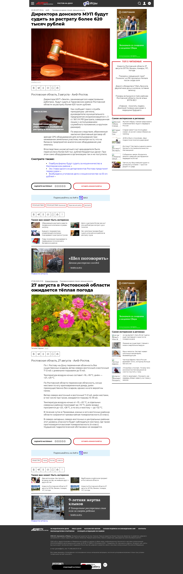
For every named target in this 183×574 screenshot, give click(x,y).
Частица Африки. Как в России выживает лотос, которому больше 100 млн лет (136, 362)
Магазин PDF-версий (92, 529)
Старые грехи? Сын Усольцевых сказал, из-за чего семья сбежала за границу (137, 132)
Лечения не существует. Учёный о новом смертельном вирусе (136, 344)
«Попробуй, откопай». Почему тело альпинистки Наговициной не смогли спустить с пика (136, 370)
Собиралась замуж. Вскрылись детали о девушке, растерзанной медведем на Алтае (135, 156)
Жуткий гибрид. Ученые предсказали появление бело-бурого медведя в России (137, 124)
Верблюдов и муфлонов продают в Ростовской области (94, 479)
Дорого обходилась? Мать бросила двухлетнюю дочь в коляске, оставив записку (132, 88)
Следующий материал (72, 567)
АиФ (46, 348)
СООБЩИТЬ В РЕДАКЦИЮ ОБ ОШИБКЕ (90, 531)
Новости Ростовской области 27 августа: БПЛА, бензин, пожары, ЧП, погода (132, 68)
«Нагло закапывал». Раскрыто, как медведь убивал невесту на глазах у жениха (137, 378)
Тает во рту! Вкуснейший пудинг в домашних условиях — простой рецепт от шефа (136, 165)
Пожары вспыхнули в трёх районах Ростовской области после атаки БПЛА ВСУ (132, 98)
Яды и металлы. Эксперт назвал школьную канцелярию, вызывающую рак (135, 353)
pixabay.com (36, 82)
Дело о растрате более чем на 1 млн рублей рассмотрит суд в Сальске (93, 225)
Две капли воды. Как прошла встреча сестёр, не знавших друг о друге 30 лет (55, 480)
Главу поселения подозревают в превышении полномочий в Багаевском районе (54, 241)
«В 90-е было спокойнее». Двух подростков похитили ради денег (136, 139)
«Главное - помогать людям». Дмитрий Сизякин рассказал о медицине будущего (132, 108)
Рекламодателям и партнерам (62, 531)
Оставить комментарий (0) (91, 186)
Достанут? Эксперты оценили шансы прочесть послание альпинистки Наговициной (137, 148)
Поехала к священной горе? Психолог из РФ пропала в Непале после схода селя (132, 78)
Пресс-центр (76, 529)
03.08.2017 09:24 (37, 10)
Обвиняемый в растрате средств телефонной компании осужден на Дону (54, 225)
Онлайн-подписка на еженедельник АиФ (119, 529)
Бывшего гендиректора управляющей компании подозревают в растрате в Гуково (55, 233)
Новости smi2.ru (39, 274)
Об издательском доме (59, 529)
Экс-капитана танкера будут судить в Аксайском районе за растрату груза (93, 233)
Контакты (142, 529)
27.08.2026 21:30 (37, 281)
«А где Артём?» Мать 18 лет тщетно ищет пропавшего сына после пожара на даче (136, 337)
